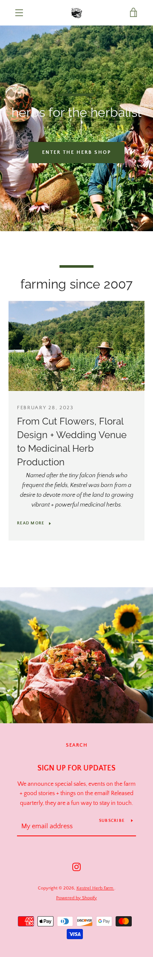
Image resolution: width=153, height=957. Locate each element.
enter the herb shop (76, 152)
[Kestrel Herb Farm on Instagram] (76, 866)
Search (77, 745)
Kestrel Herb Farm (95, 888)
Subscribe (112, 820)
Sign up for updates (76, 768)
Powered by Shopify (76, 897)
